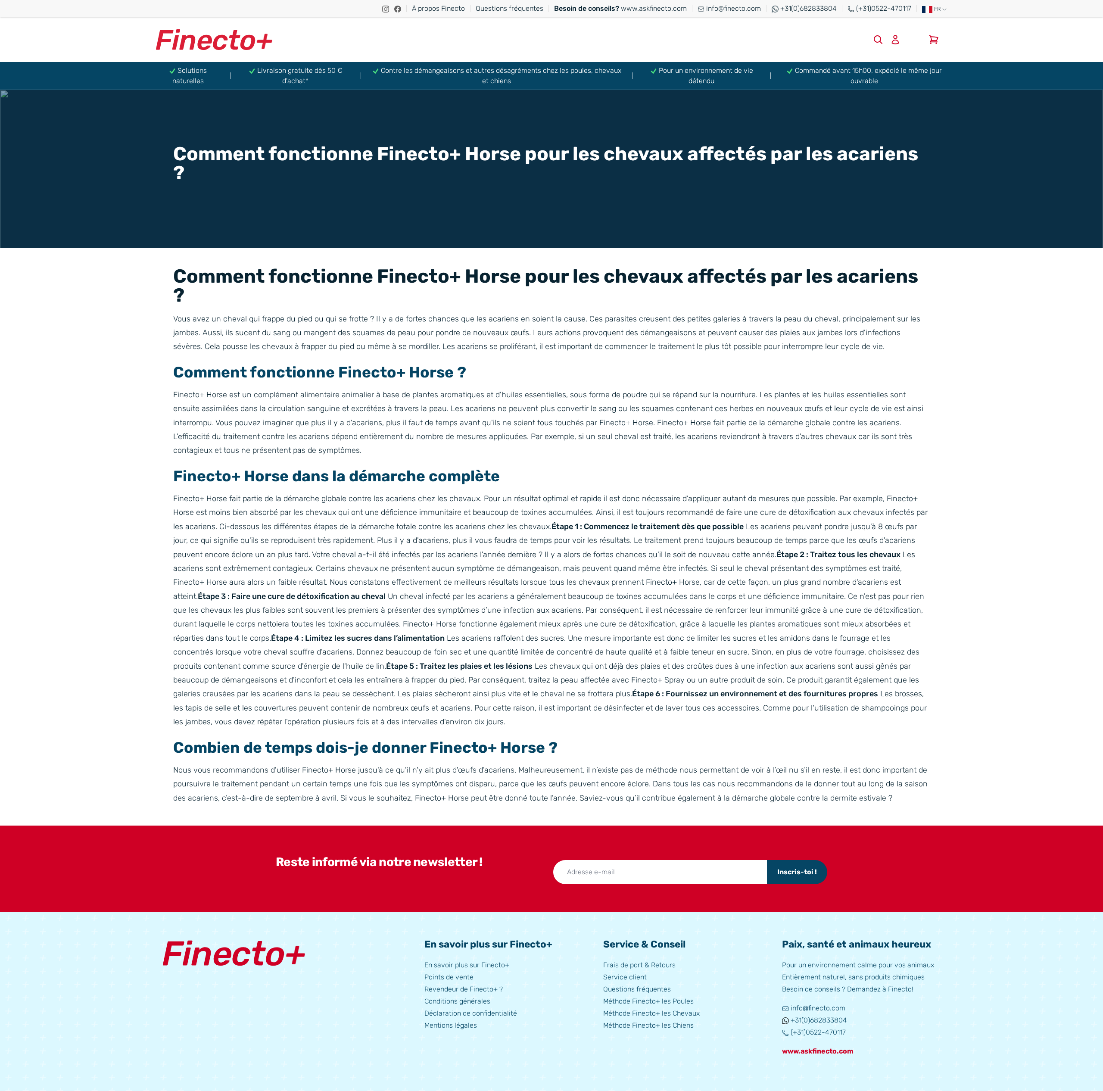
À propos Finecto (438, 8)
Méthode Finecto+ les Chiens (648, 1025)
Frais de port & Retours (639, 965)
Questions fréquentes (509, 8)
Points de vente (449, 977)
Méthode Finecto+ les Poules (648, 1001)
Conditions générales (457, 1001)
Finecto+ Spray (658, 680)
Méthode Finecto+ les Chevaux (651, 1013)
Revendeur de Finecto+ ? (463, 989)
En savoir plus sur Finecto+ (466, 965)
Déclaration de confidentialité (470, 1013)
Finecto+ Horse (684, 422)
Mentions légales (450, 1025)
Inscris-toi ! (797, 872)
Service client (625, 977)
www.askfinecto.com (620, 8)
